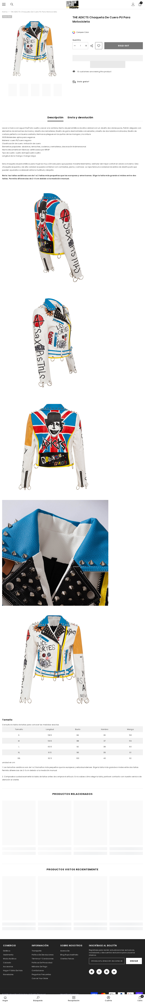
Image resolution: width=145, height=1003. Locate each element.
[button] (107, 64)
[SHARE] (92, 45)
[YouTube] (114, 971)
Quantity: (76, 40)
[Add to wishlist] (98, 45)
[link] (19, 848)
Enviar (134, 961)
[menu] (4, 4)
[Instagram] (91, 971)
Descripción (55, 117)
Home (4, 12)
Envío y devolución (80, 117)
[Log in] (133, 4)
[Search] (12, 4)
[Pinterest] (99, 971)
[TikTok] (106, 971)
